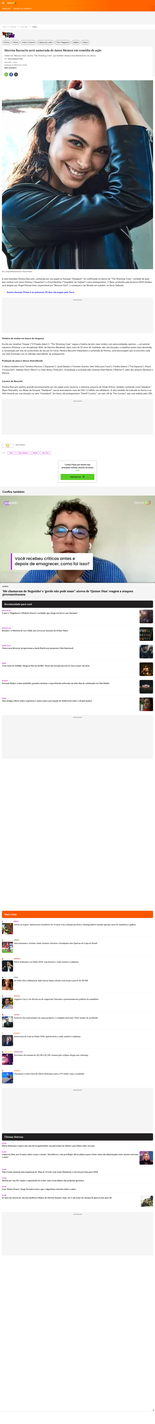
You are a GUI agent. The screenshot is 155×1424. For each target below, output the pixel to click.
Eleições (17, 1033)
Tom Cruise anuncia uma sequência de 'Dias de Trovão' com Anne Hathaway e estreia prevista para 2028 (50, 1172)
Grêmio (16, 940)
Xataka (75, 42)
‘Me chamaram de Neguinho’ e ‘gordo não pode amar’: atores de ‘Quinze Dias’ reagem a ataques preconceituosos (67, 593)
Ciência (16, 921)
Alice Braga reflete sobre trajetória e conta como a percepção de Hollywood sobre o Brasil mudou (47, 701)
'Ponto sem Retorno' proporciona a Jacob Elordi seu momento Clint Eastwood (37, 648)
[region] (77, 1418)
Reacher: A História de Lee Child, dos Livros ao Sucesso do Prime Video (35, 630)
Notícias (17, 959)
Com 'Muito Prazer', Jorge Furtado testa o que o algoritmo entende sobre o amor (39, 1189)
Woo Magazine (62, 42)
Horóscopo (18, 1052)
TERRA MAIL (6, 9)
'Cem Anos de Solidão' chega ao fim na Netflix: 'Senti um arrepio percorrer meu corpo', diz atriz (46, 665)
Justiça (16, 1015)
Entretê (35, 453)
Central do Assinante (22, 9)
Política (17, 996)
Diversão (13, 27)
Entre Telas (24, 27)
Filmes (35, 27)
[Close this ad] (153, 1410)
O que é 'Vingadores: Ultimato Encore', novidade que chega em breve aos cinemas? (40, 613)
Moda (16, 977)
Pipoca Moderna (23, 453)
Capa (4, 27)
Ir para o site (12, 3)
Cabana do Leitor (45, 42)
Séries (15, 42)
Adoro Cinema (28, 42)
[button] (3, 3)
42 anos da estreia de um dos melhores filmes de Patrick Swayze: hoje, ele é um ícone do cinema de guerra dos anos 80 (57, 1197)
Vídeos (85, 42)
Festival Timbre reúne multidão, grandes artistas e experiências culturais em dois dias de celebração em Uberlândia (55, 683)
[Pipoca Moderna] (8, 446)
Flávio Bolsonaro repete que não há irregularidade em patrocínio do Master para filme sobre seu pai (48, 1146)
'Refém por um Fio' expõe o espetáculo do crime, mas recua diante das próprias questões (43, 1180)
